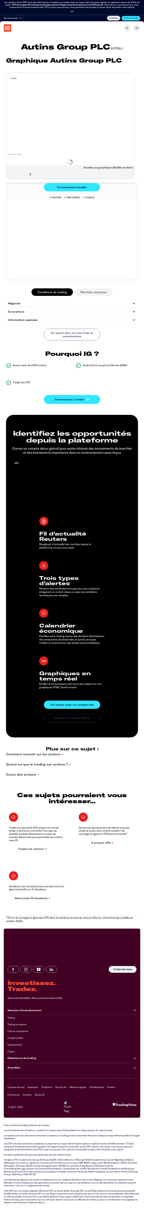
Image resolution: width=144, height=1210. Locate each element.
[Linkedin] (51, 969)
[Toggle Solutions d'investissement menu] (134, 1010)
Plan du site (61, 1087)
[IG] (7, 28)
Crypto (11, 1051)
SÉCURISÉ (73, 197)
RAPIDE (57, 197)
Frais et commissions (18, 1031)
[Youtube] (38, 969)
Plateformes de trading (22, 1058)
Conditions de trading (52, 292)
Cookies (111, 1087)
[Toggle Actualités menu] (134, 1068)
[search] (127, 28)
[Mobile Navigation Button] (137, 28)
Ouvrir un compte (131, 18)
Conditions (46, 1087)
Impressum (33, 1087)
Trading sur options (17, 1024)
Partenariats (14, 1094)
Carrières (27, 1094)
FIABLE (90, 197)
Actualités (14, 1067)
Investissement (15, 1044)
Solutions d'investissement (24, 1010)
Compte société (15, 1037)
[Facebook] (13, 969)
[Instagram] (26, 969)
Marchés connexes (93, 292)
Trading (11, 1017)
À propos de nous (16, 1087)
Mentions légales (78, 1087)
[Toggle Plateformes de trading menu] (134, 1058)
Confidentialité (96, 1087)
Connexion (113, 18)
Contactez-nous (122, 969)
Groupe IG (39, 1094)
